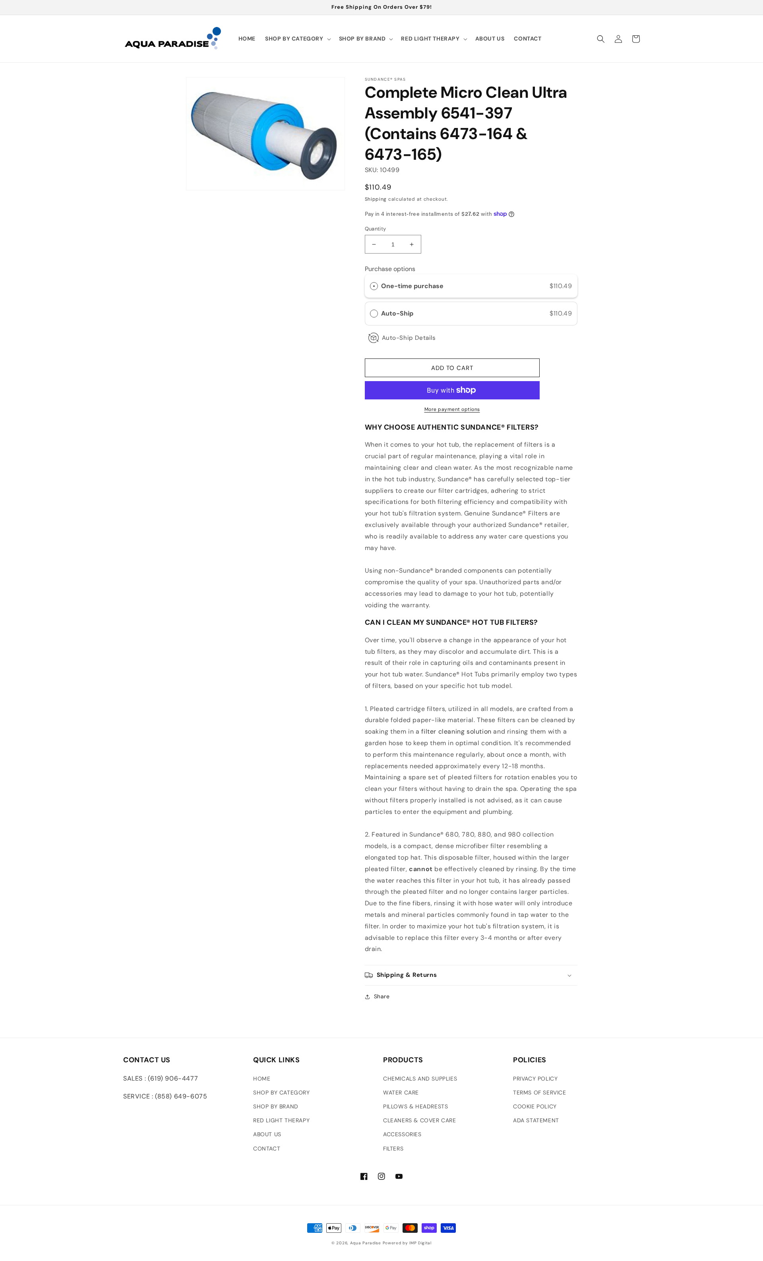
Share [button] (382, 996)
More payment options (452, 409)
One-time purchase (412, 286)
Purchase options (390, 269)
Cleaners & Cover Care (419, 1120)
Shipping (376, 199)
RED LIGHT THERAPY (281, 1120)
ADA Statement (536, 1120)
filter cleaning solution (456, 731)
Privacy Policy (535, 1078)
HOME (261, 1078)
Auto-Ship (398, 313)
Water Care (401, 1092)
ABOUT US (267, 1134)
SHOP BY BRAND (275, 1106)
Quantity (375, 228)
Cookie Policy (535, 1106)
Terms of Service (539, 1092)
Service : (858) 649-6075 (165, 1096)
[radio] (374, 286)
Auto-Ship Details (409, 338)
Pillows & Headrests (415, 1106)
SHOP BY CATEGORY (281, 1092)
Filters (393, 1148)
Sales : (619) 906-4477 (160, 1078)
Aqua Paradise (365, 1243)
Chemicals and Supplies (420, 1078)
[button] (297, 38)
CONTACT (266, 1148)
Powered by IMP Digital (407, 1243)
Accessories (402, 1134)
